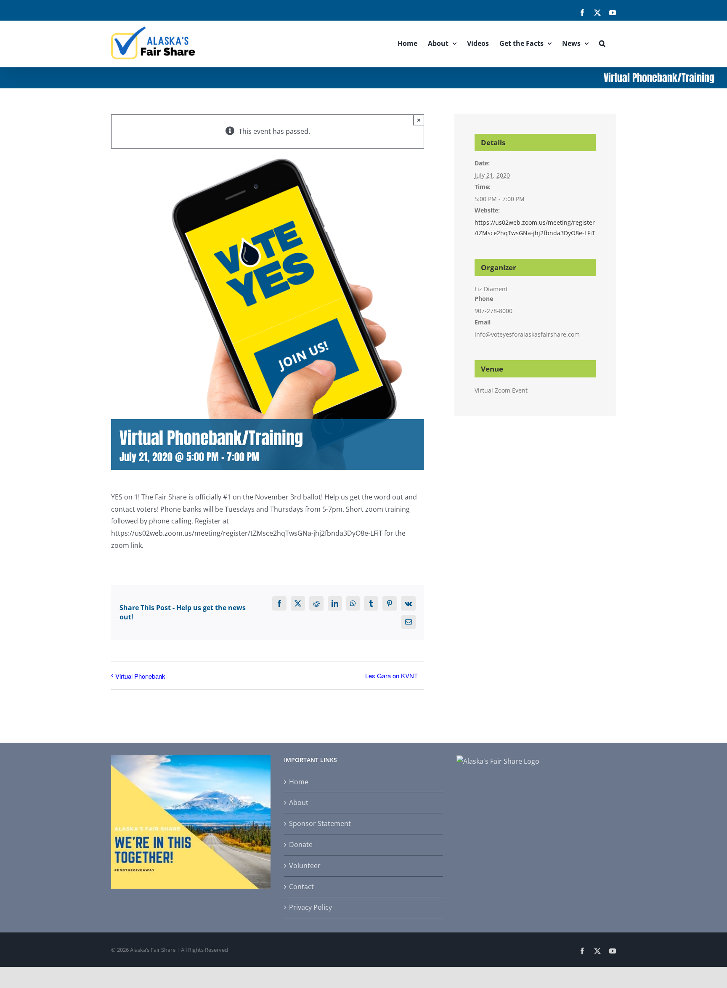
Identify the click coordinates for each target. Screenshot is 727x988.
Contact (301, 886)
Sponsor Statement (320, 823)
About (298, 802)
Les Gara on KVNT (391, 675)
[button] (602, 43)
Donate (301, 844)
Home (298, 781)
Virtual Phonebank (140, 676)
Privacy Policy (310, 907)
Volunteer (305, 865)
